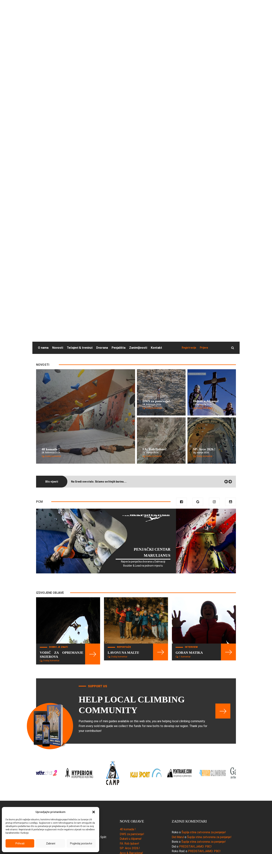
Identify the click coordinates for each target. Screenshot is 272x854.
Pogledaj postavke (81, 843)
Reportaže (124, 647)
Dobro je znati (58, 647)
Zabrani (50, 843)
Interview (191, 647)
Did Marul (178, 837)
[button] (93, 812)
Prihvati (19, 843)
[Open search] (232, 347)
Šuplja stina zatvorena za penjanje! (204, 832)
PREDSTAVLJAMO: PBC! (195, 846)
